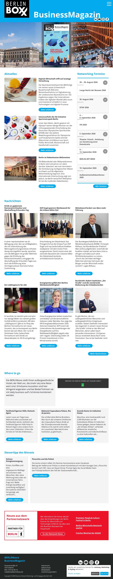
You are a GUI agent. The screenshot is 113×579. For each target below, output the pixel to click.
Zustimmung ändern (49, 572)
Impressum (45, 566)
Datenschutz (46, 568)
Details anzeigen (74, 573)
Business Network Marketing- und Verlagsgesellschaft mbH (34, 576)
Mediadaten (45, 570)
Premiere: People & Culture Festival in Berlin (88, 519)
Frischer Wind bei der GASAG (88, 533)
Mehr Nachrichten (98, 354)
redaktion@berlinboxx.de (13, 572)
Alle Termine (100, 186)
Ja (82, 385)
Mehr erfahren (47, 109)
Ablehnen (95, 573)
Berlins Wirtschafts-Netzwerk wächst (89, 526)
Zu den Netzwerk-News (53, 534)
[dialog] (89, 571)
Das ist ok (104, 573)
